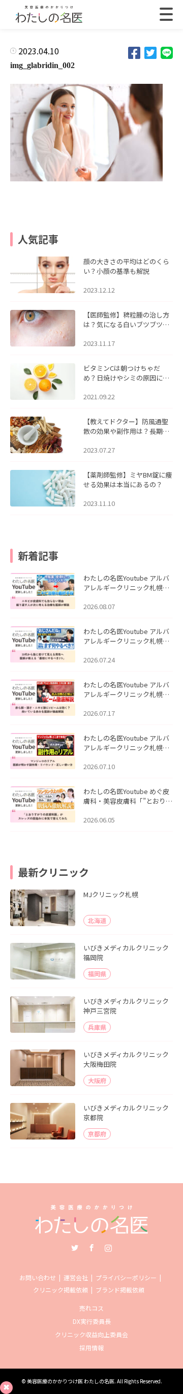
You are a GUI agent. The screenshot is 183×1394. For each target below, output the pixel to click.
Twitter (74, 1247)
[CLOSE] (166, 14)
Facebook (91, 1247)
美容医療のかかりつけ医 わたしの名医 (70, 1381)
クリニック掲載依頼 (60, 1289)
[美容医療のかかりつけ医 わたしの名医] (92, 1230)
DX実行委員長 (92, 1321)
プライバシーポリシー (126, 1277)
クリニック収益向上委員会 (91, 1334)
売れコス (91, 1308)
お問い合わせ (37, 1277)
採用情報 (91, 1347)
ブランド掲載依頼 (120, 1289)
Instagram (108, 1247)
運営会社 (76, 1277)
